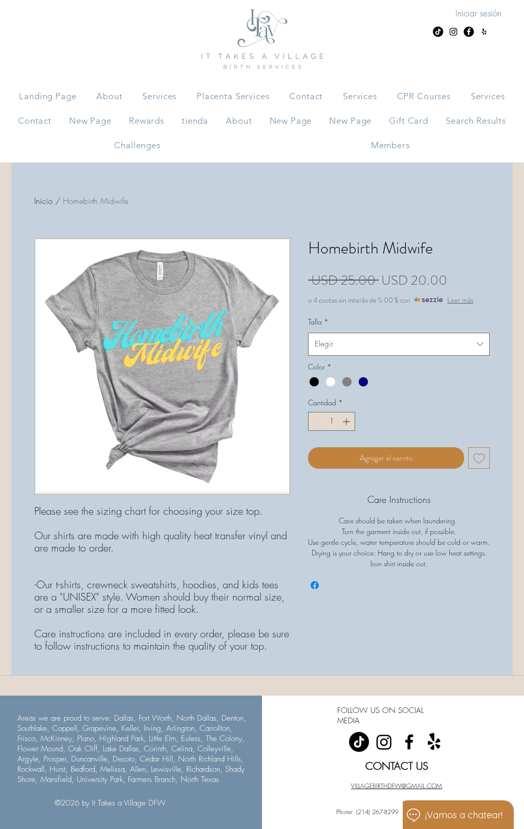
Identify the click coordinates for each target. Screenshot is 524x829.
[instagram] (384, 742)
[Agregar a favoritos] (479, 458)
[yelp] (434, 742)
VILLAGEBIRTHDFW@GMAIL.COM (396, 785)
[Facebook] (409, 742)
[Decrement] (316, 421)
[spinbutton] (331, 421)
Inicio (43, 200)
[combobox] (399, 344)
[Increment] (347, 421)
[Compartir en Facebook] (315, 585)
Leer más (460, 300)
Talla (318, 322)
